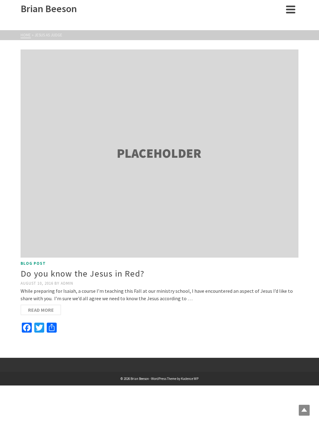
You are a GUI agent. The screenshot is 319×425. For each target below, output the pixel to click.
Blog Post (33, 263)
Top (304, 410)
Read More (41, 310)
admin (67, 283)
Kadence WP (189, 378)
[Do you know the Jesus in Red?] (159, 153)
